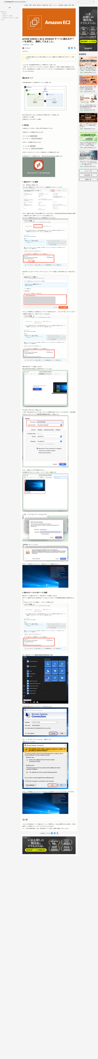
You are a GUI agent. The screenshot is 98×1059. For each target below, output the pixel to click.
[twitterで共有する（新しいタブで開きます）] (75, 48)
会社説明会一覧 (88, 175)
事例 (70, 5)
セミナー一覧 (88, 171)
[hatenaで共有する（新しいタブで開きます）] (69, 48)
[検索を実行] (78, 1)
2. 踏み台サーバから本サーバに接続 (10, 17)
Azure (50, 5)
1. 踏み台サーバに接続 (7, 15)
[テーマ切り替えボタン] (93, 2)
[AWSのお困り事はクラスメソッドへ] (49, 845)
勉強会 (66, 5)
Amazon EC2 (26, 44)
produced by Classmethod (20, 1)
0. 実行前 (4, 13)
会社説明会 (60, 5)
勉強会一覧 (88, 179)
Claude (34, 5)
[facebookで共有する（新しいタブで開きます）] (72, 48)
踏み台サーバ (4, 11)
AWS (30, 5)
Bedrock (39, 5)
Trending (26, 5)
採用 (73, 5)
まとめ (2, 19)
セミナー (55, 5)
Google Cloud (45, 5)
